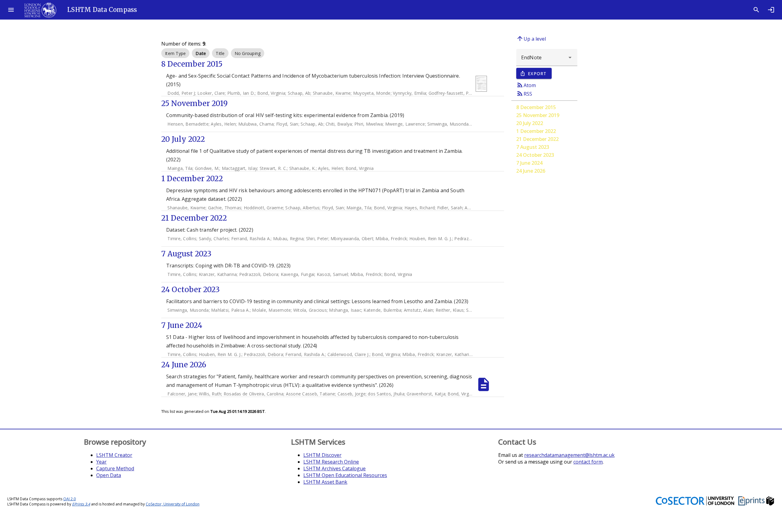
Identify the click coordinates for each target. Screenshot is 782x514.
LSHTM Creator (114, 455)
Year (101, 461)
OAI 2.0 (69, 498)
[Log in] (771, 9)
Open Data (108, 475)
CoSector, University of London (172, 504)
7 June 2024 (529, 163)
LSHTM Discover (322, 455)
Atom (526, 85)
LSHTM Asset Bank (325, 482)
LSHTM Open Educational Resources (345, 475)
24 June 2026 (530, 170)
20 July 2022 (529, 123)
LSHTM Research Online (331, 461)
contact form (588, 461)
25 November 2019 (537, 115)
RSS (524, 93)
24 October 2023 (535, 155)
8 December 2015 (536, 107)
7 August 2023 (532, 147)
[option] (175, 53)
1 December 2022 (536, 131)
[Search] (756, 9)
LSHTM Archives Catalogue (334, 468)
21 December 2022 (537, 139)
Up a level (531, 38)
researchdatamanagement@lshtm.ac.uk (569, 455)
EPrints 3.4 (81, 504)
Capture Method (115, 468)
